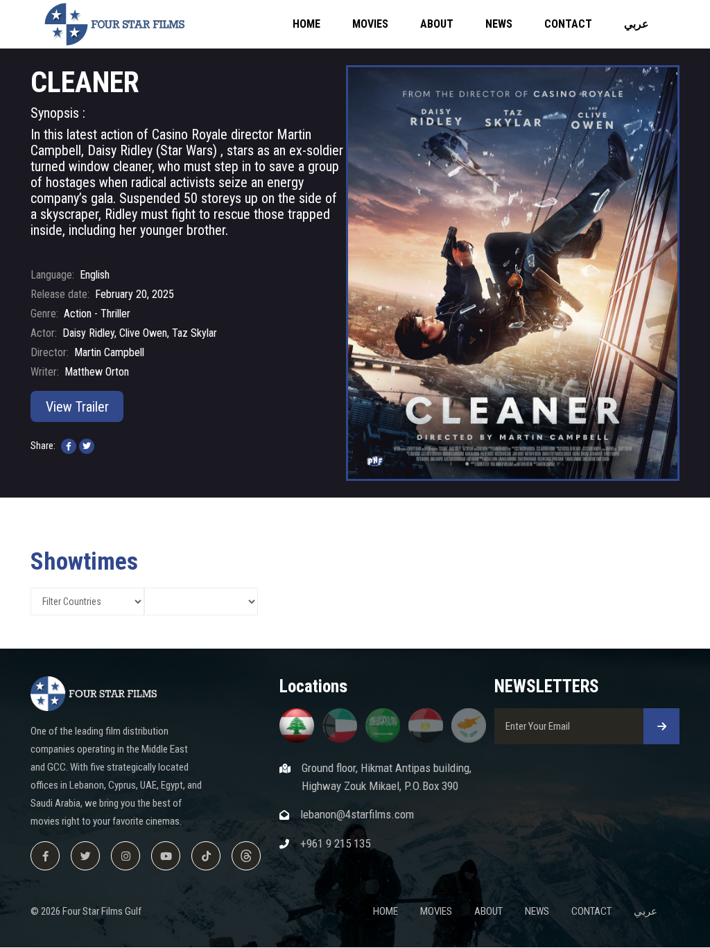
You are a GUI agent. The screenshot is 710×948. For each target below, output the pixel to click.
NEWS (498, 23)
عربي (636, 23)
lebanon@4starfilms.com (357, 814)
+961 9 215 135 (335, 843)
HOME (306, 23)
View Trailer (77, 406)
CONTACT (568, 23)
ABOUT (436, 23)
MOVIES (370, 23)
